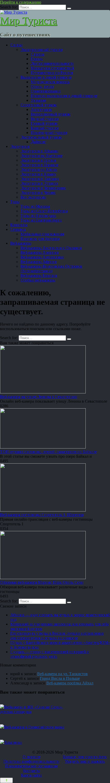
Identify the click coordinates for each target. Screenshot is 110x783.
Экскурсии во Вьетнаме (41, 155)
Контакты (18, 225)
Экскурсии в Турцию (39, 183)
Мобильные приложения (42, 234)
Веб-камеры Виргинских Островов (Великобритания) (51, 268)
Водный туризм (44, 119)
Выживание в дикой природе (46, 77)
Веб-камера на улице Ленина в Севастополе (38, 396)
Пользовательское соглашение (31, 766)
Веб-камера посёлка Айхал (69, 683)
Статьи (16, 45)
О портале (31, 757)
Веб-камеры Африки (38, 261)
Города (37, 59)
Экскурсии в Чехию (38, 192)
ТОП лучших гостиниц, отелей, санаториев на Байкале (48, 452)
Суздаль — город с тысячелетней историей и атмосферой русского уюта (49, 654)
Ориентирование (46, 91)
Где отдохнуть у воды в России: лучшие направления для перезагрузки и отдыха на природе (57, 635)
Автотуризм (41, 109)
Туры (14, 202)
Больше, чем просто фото (85, 757)
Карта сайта (31, 775)
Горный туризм (44, 123)
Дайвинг (38, 142)
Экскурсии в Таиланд (39, 178)
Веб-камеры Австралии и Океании (51, 248)
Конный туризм (44, 128)
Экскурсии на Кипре (38, 169)
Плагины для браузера (39, 238)
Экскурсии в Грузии (38, 160)
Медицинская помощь (50, 82)
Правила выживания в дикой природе (64, 95)
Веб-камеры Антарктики (42, 257)
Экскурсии (19, 146)
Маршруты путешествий (52, 68)
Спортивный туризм (38, 105)
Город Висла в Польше (60, 678)
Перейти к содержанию (20, 2)
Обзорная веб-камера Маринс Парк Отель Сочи (41, 582)
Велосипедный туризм (50, 114)
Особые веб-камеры (37, 280)
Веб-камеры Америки (39, 252)
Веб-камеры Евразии (38, 275)
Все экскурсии (33, 197)
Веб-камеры (20, 243)
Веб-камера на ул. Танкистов (62, 674)
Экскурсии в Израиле (39, 165)
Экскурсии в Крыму (38, 174)
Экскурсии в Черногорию (43, 188)
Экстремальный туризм (41, 137)
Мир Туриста (28, 20)
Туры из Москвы (35, 206)
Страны (37, 54)
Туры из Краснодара (38, 215)
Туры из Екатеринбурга (41, 220)
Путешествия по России (52, 72)
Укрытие (38, 100)
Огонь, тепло (42, 86)
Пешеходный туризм (49, 132)
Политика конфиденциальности (31, 761)
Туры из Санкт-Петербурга (44, 211)
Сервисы (18, 229)
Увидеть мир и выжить (85, 761)
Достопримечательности (52, 63)
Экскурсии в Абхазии (39, 151)
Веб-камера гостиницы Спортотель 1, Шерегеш (41, 515)
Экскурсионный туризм (41, 49)
